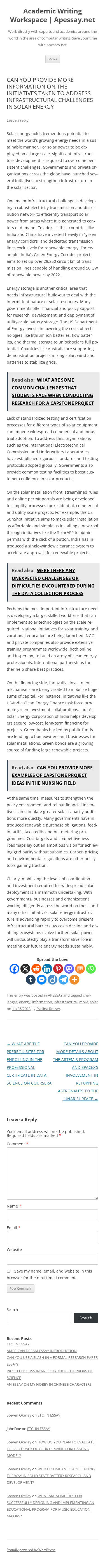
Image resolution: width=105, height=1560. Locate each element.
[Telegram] (63, 980)
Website (14, 1249)
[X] (25, 969)
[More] (74, 980)
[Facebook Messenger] (41, 980)
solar (94, 1001)
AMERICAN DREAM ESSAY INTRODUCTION (42, 1350)
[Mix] (80, 969)
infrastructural (66, 1001)
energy (25, 1001)
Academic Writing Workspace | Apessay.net (52, 15)
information (42, 1001)
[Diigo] (52, 980)
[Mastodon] (69, 969)
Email (13, 1227)
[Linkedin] (47, 969)
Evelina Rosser (48, 1008)
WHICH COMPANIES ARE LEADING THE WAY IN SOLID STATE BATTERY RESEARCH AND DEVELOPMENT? (51, 1475)
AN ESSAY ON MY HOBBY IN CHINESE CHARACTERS (49, 1384)
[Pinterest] (58, 969)
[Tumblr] (31, 980)
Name (14, 1206)
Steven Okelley (19, 1415)
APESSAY (55, 995)
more (83, 1001)
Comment (17, 1143)
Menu (52, 59)
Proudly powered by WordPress (31, 1549)
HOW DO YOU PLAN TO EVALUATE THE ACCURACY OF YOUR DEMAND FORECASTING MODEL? (50, 1449)
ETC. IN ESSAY (18, 1344)
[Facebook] (14, 969)
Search (12, 1309)
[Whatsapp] (91, 969)
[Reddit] (36, 969)
